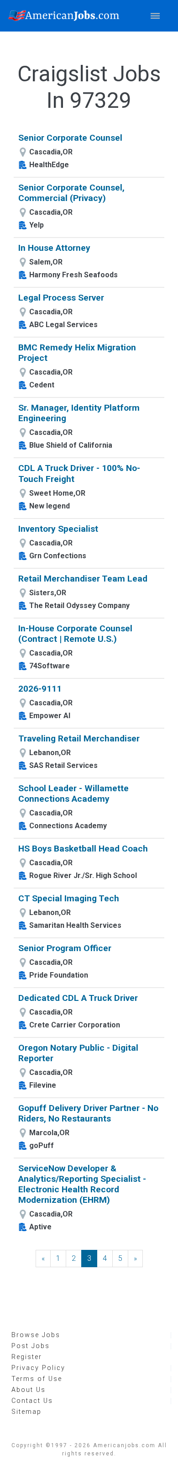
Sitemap (26, 1412)
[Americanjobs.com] (66, 15)
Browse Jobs (35, 1335)
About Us (28, 1390)
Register (26, 1357)
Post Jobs (30, 1346)
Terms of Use (36, 1379)
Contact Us (32, 1401)
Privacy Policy (38, 1368)
